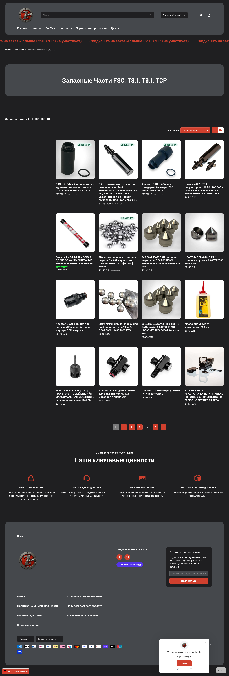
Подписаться (189, 581)
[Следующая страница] (163, 427)
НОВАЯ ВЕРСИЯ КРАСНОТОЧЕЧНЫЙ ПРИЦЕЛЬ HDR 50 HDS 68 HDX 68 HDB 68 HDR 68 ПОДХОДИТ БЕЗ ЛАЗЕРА (204, 395)
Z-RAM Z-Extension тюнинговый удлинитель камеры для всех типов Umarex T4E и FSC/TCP (75, 187)
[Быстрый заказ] (89, 173)
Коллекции (19, 50)
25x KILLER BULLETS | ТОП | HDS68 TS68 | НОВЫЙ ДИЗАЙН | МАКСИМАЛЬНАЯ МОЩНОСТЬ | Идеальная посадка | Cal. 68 (75, 395)
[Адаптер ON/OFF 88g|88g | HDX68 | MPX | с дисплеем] (161, 366)
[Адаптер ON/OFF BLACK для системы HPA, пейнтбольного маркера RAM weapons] (75, 299)
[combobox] (97, 15)
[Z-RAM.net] (25, 15)
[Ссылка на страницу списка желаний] (193, 15)
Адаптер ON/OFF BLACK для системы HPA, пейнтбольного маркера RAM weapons (74, 327)
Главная (8, 50)
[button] (209, 15)
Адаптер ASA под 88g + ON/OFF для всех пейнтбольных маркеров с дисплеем (117, 393)
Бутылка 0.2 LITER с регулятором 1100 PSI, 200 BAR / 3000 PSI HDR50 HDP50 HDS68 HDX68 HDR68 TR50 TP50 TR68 (204, 188)
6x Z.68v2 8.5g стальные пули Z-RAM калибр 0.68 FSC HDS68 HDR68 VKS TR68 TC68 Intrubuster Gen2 (161, 328)
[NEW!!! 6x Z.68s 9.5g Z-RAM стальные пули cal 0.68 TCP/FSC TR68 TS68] (204, 232)
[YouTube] (127, 557)
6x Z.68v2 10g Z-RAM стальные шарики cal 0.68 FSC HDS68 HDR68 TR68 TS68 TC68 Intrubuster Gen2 (161, 261)
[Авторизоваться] (201, 15)
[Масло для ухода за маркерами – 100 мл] (204, 299)
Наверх (21, 536)
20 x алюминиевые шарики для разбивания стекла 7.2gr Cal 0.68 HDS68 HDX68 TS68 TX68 (118, 327)
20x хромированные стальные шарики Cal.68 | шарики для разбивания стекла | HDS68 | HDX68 (118, 261)
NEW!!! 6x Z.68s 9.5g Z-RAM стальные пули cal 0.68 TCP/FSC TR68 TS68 (204, 260)
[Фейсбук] (119, 557)
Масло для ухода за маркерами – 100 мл (197, 325)
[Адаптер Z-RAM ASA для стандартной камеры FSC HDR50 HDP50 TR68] (161, 159)
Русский (23, 639)
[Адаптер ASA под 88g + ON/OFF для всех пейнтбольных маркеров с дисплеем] (118, 366)
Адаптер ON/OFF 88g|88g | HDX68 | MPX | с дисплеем (161, 392)
